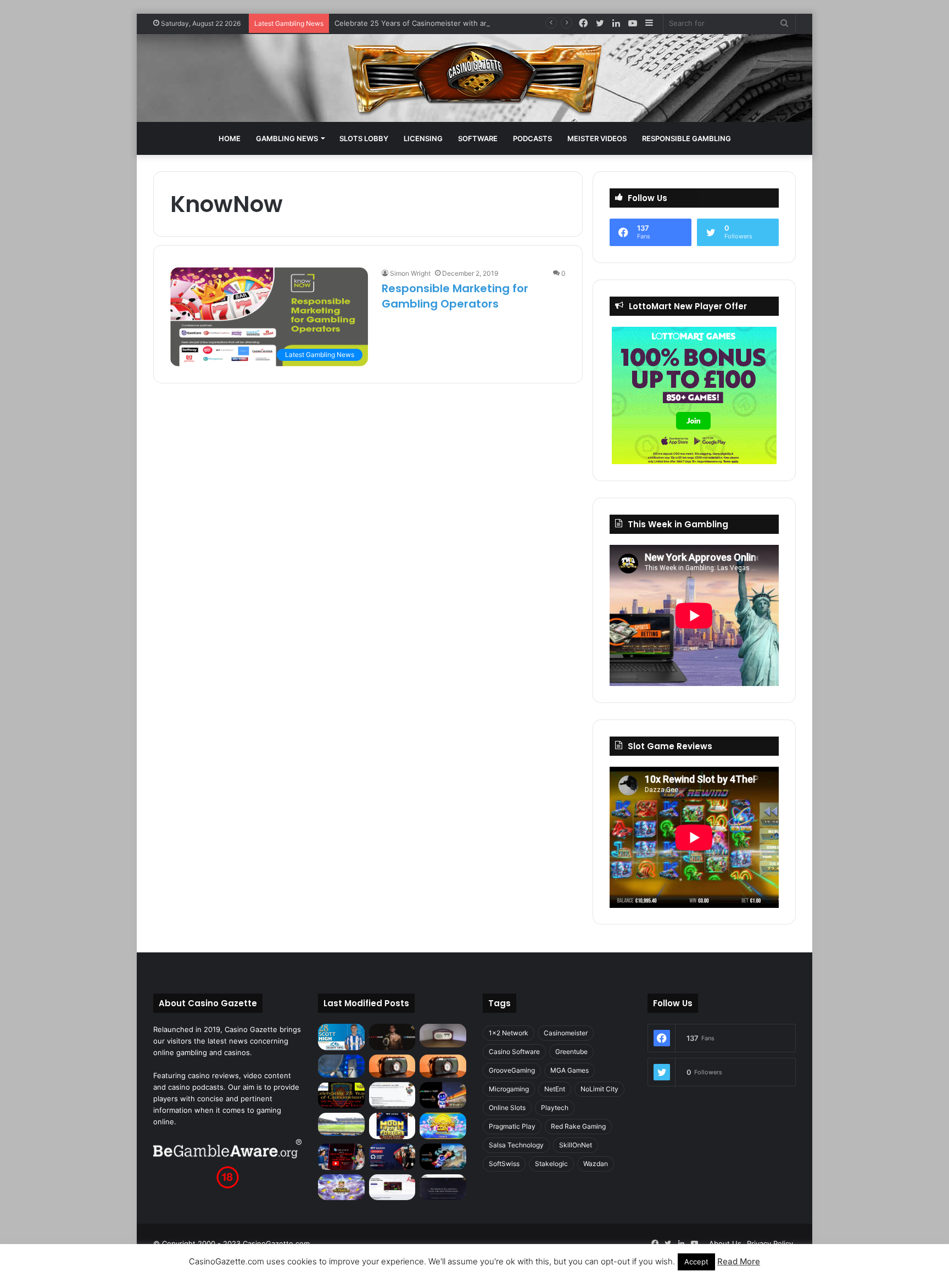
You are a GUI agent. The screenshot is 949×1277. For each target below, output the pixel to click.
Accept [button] (696, 1261)
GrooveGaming (512, 1070)
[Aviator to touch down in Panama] (392, 1187)
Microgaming (509, 1089)
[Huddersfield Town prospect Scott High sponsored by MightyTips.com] (341, 1037)
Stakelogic (551, 1163)
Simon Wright (410, 273)
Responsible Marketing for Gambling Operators (455, 296)
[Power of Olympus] (341, 1187)
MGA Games (569, 1070)
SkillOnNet (575, 1145)
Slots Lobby (363, 138)
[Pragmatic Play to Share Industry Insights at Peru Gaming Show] (443, 1157)
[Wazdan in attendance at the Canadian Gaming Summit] (392, 1157)
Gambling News (287, 138)
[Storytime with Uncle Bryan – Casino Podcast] (341, 1066)
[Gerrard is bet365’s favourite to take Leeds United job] (341, 1124)
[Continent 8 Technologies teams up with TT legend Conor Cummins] (443, 1187)
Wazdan (595, 1163)
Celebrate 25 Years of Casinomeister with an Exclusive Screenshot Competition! (472, 23)
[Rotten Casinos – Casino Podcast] (443, 1035)
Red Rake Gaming (578, 1126)
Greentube (571, 1051)
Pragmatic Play (512, 1126)
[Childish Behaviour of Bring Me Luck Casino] (443, 1066)
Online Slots (507, 1107)
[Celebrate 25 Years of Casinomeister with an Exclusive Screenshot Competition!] (341, 1095)
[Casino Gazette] (474, 78)
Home (230, 138)
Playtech (554, 1107)
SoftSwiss (504, 1163)
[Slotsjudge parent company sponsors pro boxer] (392, 1037)
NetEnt (554, 1089)
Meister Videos (597, 138)
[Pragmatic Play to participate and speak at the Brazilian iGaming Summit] (443, 1095)
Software (478, 138)
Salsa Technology (516, 1145)
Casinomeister (566, 1033)
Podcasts (532, 138)
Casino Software (514, 1051)
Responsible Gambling (686, 138)
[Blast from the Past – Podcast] (392, 1066)
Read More (738, 1261)
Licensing (423, 138)
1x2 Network (508, 1033)
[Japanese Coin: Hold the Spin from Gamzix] (443, 1126)
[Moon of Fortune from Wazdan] (392, 1126)
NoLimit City (599, 1089)
